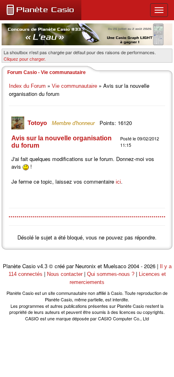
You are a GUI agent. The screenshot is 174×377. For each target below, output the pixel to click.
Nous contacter (65, 274)
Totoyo (38, 122)
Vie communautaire (74, 86)
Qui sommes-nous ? (110, 274)
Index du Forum (27, 86)
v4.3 (42, 266)
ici (118, 182)
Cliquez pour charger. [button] (25, 58)
